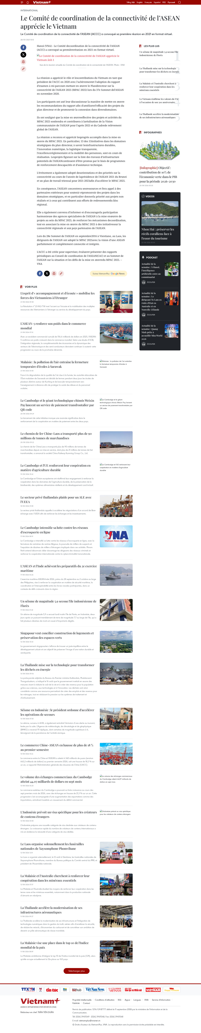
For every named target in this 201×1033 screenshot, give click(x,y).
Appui (127, 999)
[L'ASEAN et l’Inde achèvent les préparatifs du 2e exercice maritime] (116, 575)
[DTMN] (133, 990)
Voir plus (31, 286)
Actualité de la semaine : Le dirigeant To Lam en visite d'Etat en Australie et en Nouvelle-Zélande (152, 301)
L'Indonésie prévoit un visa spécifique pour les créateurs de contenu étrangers (59, 814)
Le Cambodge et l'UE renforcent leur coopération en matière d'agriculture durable (56, 467)
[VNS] (95, 990)
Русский (171, 2)
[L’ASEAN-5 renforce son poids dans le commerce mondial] (116, 332)
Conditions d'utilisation (104, 999)
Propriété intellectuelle (81, 999)
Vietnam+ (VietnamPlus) (42, 2)
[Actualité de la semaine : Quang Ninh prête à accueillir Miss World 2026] (171, 331)
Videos (150, 196)
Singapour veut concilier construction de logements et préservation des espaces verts (57, 635)
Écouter (151, 282)
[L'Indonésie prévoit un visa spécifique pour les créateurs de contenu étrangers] (116, 821)
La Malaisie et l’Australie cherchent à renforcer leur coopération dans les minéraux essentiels (55, 878)
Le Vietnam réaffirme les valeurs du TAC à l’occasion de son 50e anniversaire (159, 100)
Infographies (153, 132)
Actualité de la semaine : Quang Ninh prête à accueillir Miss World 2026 (152, 332)
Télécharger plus (76, 970)
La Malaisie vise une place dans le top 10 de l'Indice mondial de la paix (55, 945)
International (29, 10)
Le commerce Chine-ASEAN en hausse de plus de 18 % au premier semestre (57, 747)
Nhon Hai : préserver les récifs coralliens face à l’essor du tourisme (158, 233)
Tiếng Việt (131, 2)
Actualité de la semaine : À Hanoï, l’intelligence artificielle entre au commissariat (151, 270)
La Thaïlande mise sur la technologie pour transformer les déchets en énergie (57, 667)
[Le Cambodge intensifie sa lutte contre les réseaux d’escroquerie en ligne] (116, 536)
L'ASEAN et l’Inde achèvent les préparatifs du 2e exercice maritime (59, 568)
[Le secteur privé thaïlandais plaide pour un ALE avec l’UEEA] (116, 506)
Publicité (76, 1003)
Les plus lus (151, 46)
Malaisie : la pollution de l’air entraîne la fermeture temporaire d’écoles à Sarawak (54, 364)
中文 (164, 2)
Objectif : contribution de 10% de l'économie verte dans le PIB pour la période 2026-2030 (158, 174)
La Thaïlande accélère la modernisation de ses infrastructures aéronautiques (51, 910)
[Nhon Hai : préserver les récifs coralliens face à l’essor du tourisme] (160, 213)
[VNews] (40, 990)
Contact (86, 1003)
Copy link (23, 69)
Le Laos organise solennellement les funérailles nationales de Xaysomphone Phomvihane (52, 846)
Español (157, 2)
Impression (23, 62)
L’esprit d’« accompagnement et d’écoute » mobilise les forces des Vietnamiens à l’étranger (58, 295)
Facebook (23, 47)
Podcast (152, 257)
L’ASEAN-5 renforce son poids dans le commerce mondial (53, 325)
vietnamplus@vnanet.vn (89, 1020)
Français (148, 2)
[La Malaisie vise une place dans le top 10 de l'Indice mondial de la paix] (116, 952)
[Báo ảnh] (153, 990)
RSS (119, 999)
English (140, 2)
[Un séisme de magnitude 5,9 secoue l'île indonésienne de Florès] (116, 610)
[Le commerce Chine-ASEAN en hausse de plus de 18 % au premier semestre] (116, 754)
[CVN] (115, 990)
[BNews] (65, 990)
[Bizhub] (76, 990)
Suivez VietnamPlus (101, 273)
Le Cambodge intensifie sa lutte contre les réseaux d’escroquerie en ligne (54, 529)
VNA (146, 999)
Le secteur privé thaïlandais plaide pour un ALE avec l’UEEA (56, 499)
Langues (137, 999)
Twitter (23, 55)
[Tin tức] (52, 990)
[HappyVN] (171, 990)
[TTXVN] (28, 990)
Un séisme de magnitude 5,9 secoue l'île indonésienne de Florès (58, 603)
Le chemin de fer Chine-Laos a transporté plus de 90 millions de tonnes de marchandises (56, 435)
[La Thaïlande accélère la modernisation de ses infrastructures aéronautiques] (116, 916)
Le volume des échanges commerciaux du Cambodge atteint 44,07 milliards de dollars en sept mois (56, 779)
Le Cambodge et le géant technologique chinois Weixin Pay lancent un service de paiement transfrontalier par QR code (57, 405)
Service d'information (161, 999)
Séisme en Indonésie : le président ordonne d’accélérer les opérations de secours (57, 712)
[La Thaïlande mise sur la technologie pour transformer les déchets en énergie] (116, 674)
